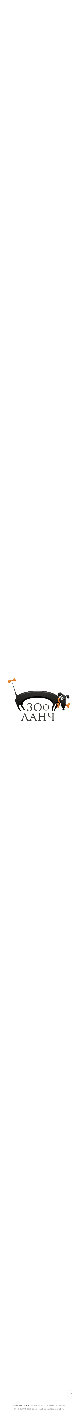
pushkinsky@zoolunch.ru (51, 1409)
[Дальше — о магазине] (70, 1393)
